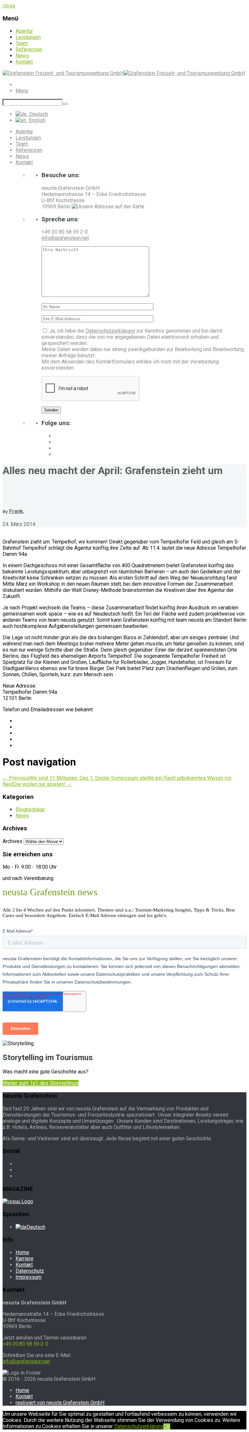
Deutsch (37, 114)
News (22, 56)
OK (166, 1426)
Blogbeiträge (30, 809)
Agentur (24, 31)
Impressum (29, 1277)
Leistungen (28, 37)
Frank (16, 511)
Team (22, 43)
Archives (12, 841)
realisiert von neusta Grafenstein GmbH (60, 1403)
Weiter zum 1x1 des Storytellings (40, 1083)
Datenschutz (30, 1271)
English (35, 120)
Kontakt (24, 62)
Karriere (24, 1258)
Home (22, 1252)
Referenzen (29, 49)
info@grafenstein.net (65, 238)
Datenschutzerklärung (110, 331)
